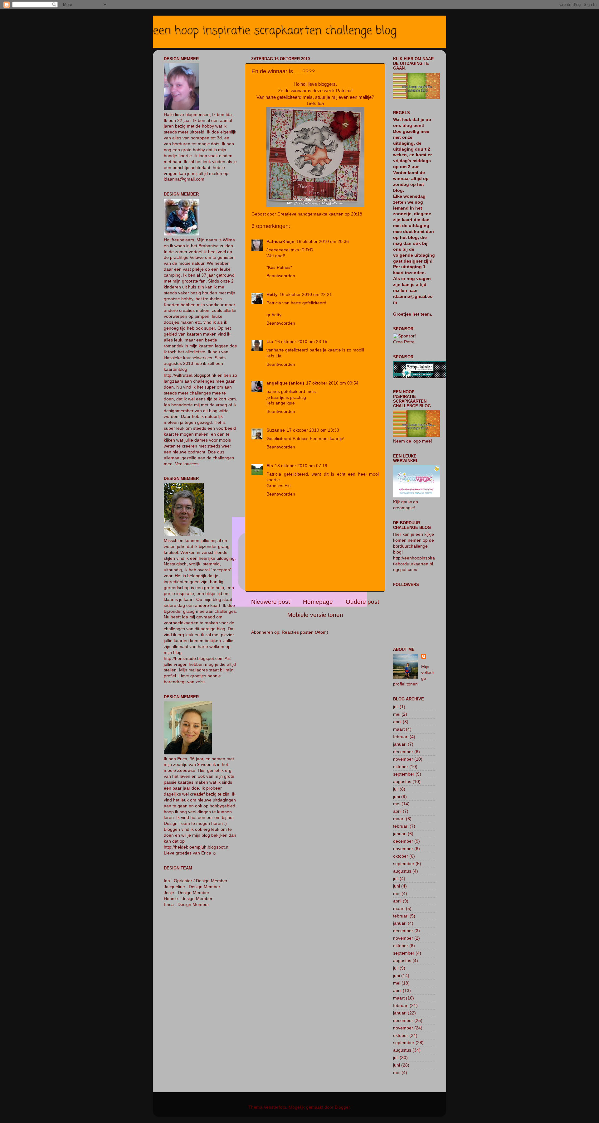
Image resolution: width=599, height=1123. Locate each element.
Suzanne (275, 430)
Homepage (318, 601)
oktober (400, 766)
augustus (402, 781)
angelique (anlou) (285, 383)
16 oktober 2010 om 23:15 (301, 341)
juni (396, 796)
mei (396, 714)
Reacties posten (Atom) (305, 632)
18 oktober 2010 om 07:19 (301, 465)
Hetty (272, 294)
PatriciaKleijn (280, 241)
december (403, 751)
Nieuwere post (270, 601)
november (403, 759)
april (397, 721)
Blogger (342, 1107)
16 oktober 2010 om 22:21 (306, 294)
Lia (269, 341)
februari (400, 736)
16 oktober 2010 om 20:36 (322, 241)
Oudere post (362, 601)
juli (395, 706)
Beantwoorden (280, 275)
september (403, 774)
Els (269, 465)
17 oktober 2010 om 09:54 (332, 383)
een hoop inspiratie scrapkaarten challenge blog (274, 31)
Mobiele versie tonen (315, 615)
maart (399, 729)
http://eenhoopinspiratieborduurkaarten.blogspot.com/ (414, 564)
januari (400, 744)
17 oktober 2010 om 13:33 (313, 430)
